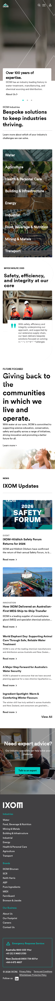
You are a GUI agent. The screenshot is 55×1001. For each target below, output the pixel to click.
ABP (5, 882)
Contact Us (9, 927)
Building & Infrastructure (15, 833)
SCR (5, 873)
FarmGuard (9, 896)
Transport (8, 856)
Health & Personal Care (15, 847)
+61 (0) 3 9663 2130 (16, 953)
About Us (11, 94)
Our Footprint (10, 918)
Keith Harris (9, 878)
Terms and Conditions (43, 971)
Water (6, 820)
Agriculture (9, 851)
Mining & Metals (11, 829)
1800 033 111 (22, 950)
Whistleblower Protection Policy (32, 975)
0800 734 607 (28, 959)
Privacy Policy (25, 971)
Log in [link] (51, 5)
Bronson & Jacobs (12, 900)
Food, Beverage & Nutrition (17, 824)
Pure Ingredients (11, 887)
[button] (44, 6)
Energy (6, 842)
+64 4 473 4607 (14, 962)
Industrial (7, 838)
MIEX (5, 891)
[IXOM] (10, 5)
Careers (7, 923)
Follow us (8, 978)
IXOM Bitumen (10, 869)
